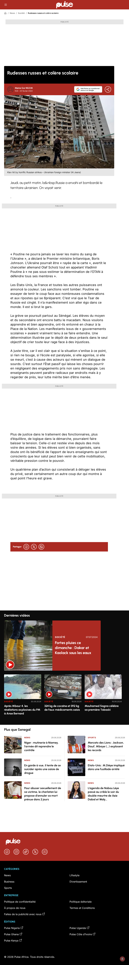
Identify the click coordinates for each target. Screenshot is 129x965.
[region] (64, 697)
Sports (92, 737)
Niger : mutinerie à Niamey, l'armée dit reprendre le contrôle (41, 746)
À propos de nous (14, 907)
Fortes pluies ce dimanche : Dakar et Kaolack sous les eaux (73, 647)
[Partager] (108, 89)
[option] (22, 698)
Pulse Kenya (11, 940)
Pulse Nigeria (12, 928)
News (12, 13)
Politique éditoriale (81, 901)
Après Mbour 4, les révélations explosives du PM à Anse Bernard (22, 709)
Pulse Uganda (78, 928)
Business (9, 881)
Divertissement (78, 881)
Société (21, 13)
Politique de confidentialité (20, 901)
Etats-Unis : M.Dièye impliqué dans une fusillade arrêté (106, 767)
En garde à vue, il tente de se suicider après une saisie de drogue (42, 769)
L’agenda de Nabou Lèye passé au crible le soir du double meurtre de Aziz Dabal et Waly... (103, 793)
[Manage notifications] (122, 958)
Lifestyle (74, 875)
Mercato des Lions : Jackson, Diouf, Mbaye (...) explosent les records (106, 746)
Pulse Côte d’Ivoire (81, 934)
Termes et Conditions (82, 907)
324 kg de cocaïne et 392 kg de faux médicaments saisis (62, 707)
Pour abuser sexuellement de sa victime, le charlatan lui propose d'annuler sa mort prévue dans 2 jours (42, 793)
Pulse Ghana (11, 934)
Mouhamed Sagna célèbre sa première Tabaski (102, 707)
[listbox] (64, 697)
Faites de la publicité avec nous (22, 914)
